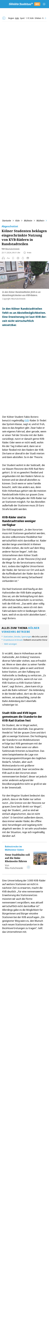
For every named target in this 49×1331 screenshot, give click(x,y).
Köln (17, 220)
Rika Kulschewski (12, 248)
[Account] (44, 4)
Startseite (6, 220)
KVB (26, 420)
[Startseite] (21, 4)
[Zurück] (4, 18)
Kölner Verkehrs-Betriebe (20, 630)
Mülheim (28, 220)
